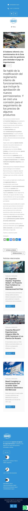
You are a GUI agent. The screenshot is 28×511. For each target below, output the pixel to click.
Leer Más (9, 306)
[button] (24, 507)
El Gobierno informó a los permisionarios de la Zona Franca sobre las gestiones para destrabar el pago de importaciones (14, 57)
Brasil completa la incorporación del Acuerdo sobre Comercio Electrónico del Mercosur (14, 385)
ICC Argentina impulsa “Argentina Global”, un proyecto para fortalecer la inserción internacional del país (14, 284)
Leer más (7, 452)
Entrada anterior (11, 250)
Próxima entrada (17, 253)
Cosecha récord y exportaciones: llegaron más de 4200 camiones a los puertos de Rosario (14, 334)
